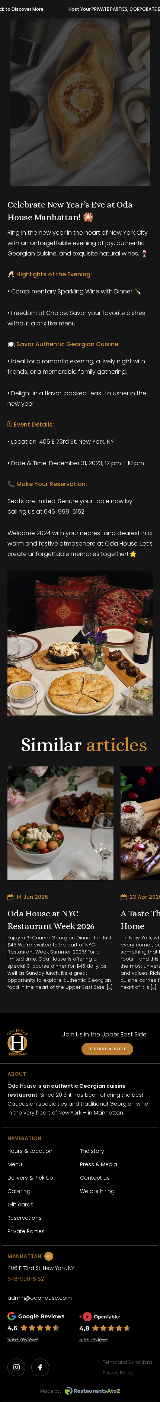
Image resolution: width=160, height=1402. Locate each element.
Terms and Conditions (128, 1362)
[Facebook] (40, 1367)
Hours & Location (29, 1151)
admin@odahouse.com (39, 1298)
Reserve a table (107, 1049)
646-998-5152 (25, 1279)
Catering (19, 1191)
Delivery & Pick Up (30, 1177)
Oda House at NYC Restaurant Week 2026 (51, 919)
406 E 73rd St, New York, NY (40, 1268)
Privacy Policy (118, 1373)
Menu (14, 1164)
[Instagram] (16, 1367)
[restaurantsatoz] (92, 1391)
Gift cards (20, 1204)
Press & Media (98, 1164)
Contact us (95, 1177)
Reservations (24, 1218)
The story (92, 1151)
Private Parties (26, 1231)
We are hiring (97, 1191)
